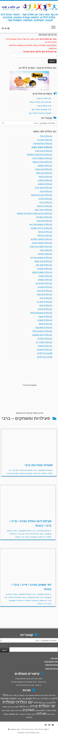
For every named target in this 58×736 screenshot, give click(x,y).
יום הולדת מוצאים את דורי (41, 257)
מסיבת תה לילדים (44, 356)
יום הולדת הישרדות (44, 216)
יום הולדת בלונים (45, 180)
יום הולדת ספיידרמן (44, 283)
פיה (22, 537)
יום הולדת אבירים (44, 139)
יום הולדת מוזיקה (45, 253)
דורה (38, 698)
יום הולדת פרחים (45, 308)
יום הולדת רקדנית (44, 338)
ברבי (13, 470)
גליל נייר (44, 698)
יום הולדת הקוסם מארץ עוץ (40, 224)
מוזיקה (53, 710)
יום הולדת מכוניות (44, 268)
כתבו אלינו (54, 658)
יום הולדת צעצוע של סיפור (41, 312)
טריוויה (37, 702)
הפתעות (5, 698)
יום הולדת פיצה (45, 305)
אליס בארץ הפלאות (41, 695)
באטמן (22, 695)
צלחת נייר (27, 714)
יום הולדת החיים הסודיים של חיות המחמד (34, 213)
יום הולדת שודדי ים (44, 342)
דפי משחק (43, 600)
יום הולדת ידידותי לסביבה (41, 227)
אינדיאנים (51, 695)
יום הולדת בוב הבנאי (43, 169)
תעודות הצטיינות (13, 473)
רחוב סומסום (14, 714)
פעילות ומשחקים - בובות (30, 597)
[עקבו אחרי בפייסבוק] (3, 28)
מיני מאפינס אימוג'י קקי (41, 109)
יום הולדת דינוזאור (44, 205)
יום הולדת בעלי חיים (43, 187)
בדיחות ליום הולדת (51, 665)
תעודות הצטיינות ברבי (38, 465)
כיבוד (22, 706)
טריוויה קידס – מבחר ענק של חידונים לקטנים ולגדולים (28, 682)
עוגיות (53, 714)
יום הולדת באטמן (45, 165)
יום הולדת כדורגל (45, 231)
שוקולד (5, 714)
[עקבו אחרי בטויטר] (6, 28)
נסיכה (27, 537)
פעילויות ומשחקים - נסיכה (22, 530)
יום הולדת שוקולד (45, 345)
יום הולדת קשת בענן (43, 327)
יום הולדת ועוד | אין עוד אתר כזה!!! (32, 729)
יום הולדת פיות (46, 297)
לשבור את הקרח (12, 707)
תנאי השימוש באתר (51, 661)
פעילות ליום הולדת (25, 470)
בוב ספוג (16, 695)
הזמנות (13, 698)
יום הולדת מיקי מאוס (43, 261)
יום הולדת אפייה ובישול (42, 161)
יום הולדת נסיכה (45, 275)
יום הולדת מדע (46, 250)
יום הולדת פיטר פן (44, 301)
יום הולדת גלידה (45, 198)
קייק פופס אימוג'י (44, 105)
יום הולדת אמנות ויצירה (42, 158)
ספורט (12, 710)
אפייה (26, 695)
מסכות (37, 710)
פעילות (22, 473)
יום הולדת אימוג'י (43, 98)
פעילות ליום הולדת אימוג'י (40, 101)
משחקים (29, 473)
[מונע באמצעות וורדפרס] (9, 729)
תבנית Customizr (23, 732)
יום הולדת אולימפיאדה (42, 143)
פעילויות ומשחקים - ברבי (42, 470)
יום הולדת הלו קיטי (44, 220)
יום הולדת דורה (45, 202)
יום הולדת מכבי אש (44, 264)
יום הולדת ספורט (45, 279)
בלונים (10, 695)
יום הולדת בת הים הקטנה (41, 194)
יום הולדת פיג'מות (44, 294)
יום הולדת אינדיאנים (43, 150)
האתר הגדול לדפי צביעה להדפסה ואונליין (28, 678)
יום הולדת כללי (46, 135)
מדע (4, 706)
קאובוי (22, 714)
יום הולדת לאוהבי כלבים (42, 242)
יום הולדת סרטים (45, 286)
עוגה (7, 710)
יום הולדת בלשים (45, 183)
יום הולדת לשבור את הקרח (41, 246)
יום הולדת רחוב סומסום (42, 334)
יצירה (34, 705)
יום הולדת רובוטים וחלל (42, 331)
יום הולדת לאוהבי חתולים (41, 239)
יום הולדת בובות (45, 176)
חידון (52, 702)
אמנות (31, 695)
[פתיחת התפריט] (53, 27)
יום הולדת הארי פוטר (43, 209)
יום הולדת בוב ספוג (44, 172)
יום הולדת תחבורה (44, 349)
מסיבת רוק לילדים (44, 353)
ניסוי (20, 710)
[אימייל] (8, 28)
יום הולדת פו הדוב (44, 290)
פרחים (34, 714)
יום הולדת (13, 533)
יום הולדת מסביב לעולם (42, 272)
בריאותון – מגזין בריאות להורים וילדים (28, 685)
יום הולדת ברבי (46, 191)
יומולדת (44, 473)
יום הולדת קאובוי (45, 316)
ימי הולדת (36, 473)
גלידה (50, 699)
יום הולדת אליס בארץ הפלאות (39, 154)
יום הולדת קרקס (45, 323)
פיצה (48, 714)
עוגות (3, 710)
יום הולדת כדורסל (44, 235)
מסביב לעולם (45, 710)
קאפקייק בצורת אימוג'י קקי (40, 113)
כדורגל (27, 707)
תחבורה (29, 717)
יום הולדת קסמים (45, 319)
